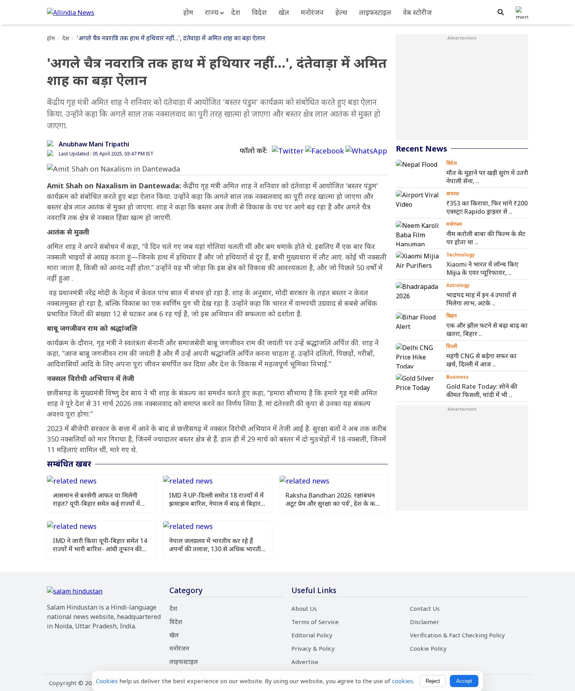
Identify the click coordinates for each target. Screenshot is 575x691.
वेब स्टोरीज (417, 12)
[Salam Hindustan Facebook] (324, 151)
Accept (464, 681)
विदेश (259, 12)
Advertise (304, 662)
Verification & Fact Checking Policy (457, 635)
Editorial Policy (311, 635)
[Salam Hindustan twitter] (288, 151)
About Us (304, 608)
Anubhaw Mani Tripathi (94, 144)
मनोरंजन (312, 12)
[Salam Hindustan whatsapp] (366, 151)
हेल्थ (341, 12)
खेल (284, 12)
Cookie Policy (428, 648)
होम (188, 12)
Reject (433, 681)
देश (235, 12)
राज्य (212, 12)
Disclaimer (424, 622)
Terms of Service (315, 622)
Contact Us (425, 608)
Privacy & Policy (313, 648)
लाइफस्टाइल (375, 12)
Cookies (107, 681)
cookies (402, 681)
